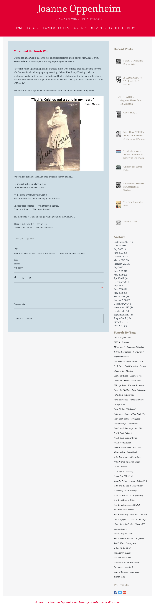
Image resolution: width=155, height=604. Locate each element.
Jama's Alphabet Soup (123, 428)
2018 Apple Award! (122, 342)
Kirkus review (119, 452)
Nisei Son (134, 514)
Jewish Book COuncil (123, 433)
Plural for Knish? (121, 524)
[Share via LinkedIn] (29, 277)
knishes (17, 264)
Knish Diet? (132, 452)
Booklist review (131, 366)
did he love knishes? (75, 253)
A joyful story (138, 352)
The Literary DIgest (122, 553)
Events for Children (122, 390)
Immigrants (132, 424)
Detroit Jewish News (132, 380)
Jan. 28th (138, 428)
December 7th (136, 376)
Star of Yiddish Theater (123, 538)
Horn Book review (121, 419)
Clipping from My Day (123, 371)
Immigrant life (120, 424)
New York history (121, 514)
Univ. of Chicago (121, 572)
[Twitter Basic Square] (120, 592)
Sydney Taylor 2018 (122, 548)
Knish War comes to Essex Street (127, 457)
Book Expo (118, 366)
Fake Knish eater (139, 390)
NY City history (136, 495)
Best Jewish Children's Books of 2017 (129, 361)
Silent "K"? (140, 524)
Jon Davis (137, 447)
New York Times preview (124, 510)
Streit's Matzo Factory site (125, 543)
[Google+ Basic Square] (124, 592)
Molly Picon (137, 486)
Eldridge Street (120, 385)
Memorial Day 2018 (138, 481)
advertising (134, 572)
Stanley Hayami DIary (123, 534)
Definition (118, 380)
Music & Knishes (46, 253)
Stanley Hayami (120, 529)
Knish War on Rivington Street (127, 462)
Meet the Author (121, 481)
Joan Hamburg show (122, 447)
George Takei (119, 404)
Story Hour (140, 538)
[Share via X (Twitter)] (22, 277)
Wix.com (114, 602)
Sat (131, 524)
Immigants (135, 419)
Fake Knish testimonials (25, 253)
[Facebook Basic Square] (115, 592)
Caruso (60, 253)
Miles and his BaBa (122, 486)
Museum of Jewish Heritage (125, 491)
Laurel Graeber (120, 467)
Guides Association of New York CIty (129, 414)
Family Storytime (137, 400)
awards (117, 577)
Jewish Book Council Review (126, 438)
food (16, 260)
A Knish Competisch (122, 352)
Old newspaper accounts (124, 519)
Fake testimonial (121, 400)
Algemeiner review (121, 356)
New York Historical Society (125, 500)
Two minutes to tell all (123, 567)
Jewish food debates (122, 443)
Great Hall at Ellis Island (124, 409)
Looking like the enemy (123, 471)
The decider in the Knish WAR (127, 562)
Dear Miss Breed (121, 376)
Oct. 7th (143, 514)
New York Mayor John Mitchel (127, 505)
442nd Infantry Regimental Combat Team (130, 347)
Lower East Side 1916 (123, 476)
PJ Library (18, 268)
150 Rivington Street (122, 337)
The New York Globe (122, 557)
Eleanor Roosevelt (136, 385)
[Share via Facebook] (15, 277)
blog (123, 577)
